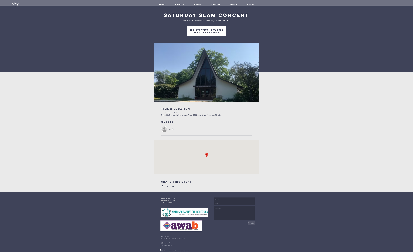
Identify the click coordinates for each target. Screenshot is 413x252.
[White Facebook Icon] (160, 250)
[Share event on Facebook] (162, 186)
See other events (206, 32)
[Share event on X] (167, 186)
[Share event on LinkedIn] (173, 186)
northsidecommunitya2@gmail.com (172, 238)
